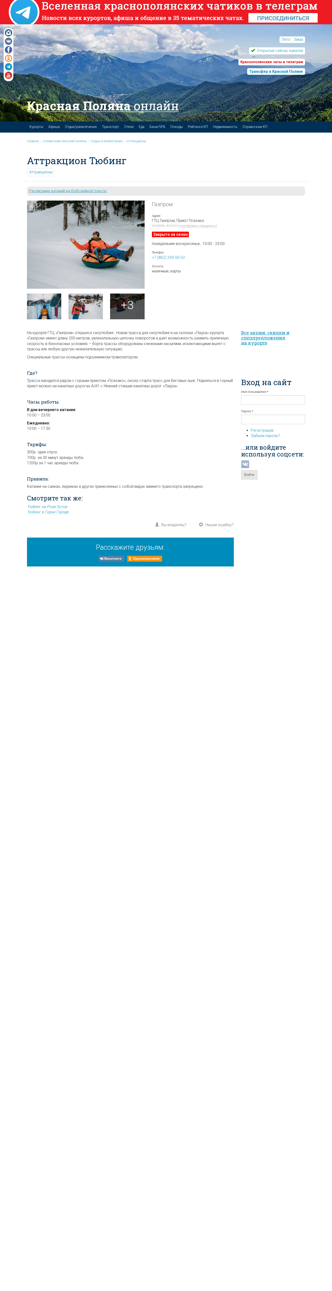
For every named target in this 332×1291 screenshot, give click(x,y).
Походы (176, 127)
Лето (285, 39)
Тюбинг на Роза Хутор (47, 506)
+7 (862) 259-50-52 (168, 257)
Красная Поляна (103, 106)
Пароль (247, 411)
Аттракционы (136, 141)
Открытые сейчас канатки (279, 50)
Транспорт (110, 127)
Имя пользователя (254, 392)
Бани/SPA (157, 127)
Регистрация (262, 430)
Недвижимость (225, 127)
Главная (33, 141)
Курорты (36, 127)
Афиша (54, 127)
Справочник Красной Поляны (65, 141)
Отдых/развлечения (81, 127)
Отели (129, 127)
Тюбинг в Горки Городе (48, 512)
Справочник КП (255, 127)
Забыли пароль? (265, 435)
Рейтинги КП (198, 127)
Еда (141, 127)
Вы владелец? (173, 525)
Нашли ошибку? (219, 525)
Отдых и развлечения (106, 141)
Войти (249, 475)
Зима (298, 39)
